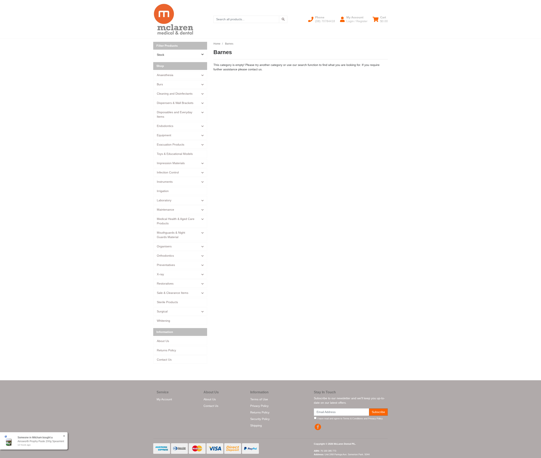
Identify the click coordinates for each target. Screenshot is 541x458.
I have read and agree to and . (350, 418)
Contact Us (164, 359)
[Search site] (283, 19)
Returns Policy (166, 350)
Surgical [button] (162, 311)
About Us (163, 341)
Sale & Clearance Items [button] (172, 292)
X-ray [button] (160, 274)
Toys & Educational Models (175, 153)
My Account (164, 399)
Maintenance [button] (165, 209)
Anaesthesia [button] (165, 75)
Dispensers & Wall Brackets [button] (175, 103)
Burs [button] (160, 84)
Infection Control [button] (168, 172)
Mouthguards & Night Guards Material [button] (171, 235)
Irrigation (163, 191)
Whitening (163, 320)
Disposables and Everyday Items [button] (174, 114)
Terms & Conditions (353, 418)
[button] (321, 19)
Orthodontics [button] (165, 255)
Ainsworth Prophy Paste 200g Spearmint (41, 441)
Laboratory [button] (164, 200)
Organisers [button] (164, 246)
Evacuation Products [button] (170, 144)
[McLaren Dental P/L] (173, 19)
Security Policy (260, 419)
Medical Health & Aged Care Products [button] (175, 221)
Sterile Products (167, 302)
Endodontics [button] (165, 126)
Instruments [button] (165, 181)
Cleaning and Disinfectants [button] (175, 93)
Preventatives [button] (166, 265)
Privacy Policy (259, 406)
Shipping (256, 425)
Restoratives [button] (165, 283)
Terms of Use (259, 399)
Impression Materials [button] (171, 163)
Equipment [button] (164, 135)
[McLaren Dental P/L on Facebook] (318, 427)
